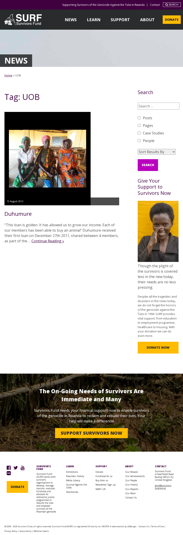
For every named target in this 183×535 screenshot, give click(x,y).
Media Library (73, 480)
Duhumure (18, 213)
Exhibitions (72, 471)
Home (8, 75)
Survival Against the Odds (76, 486)
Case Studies (153, 133)
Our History (131, 484)
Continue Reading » (47, 241)
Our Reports (131, 489)
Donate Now (158, 347)
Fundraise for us (104, 476)
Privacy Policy (10, 531)
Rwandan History (75, 476)
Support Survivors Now (91, 433)
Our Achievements (135, 476)
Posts (147, 117)
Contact (155, 5)
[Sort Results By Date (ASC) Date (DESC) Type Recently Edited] (157, 152)
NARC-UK (101, 489)
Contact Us (131, 497)
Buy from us (102, 480)
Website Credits (41, 531)
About (147, 19)
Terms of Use (157, 526)
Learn (93, 19)
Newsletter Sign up (106, 484)
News (71, 19)
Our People (131, 480)
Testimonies (72, 492)
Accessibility (25, 531)
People (148, 140)
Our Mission (131, 471)
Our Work (130, 493)
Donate (172, 19)
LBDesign (131, 526)
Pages (148, 125)
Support (120, 19)
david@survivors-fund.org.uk (163, 487)
